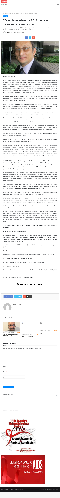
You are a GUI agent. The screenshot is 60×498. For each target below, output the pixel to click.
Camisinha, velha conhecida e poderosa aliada (10, 334)
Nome (5, 366)
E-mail (5, 371)
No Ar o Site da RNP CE (27, 336)
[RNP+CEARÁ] (4, 4)
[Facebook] (26, 37)
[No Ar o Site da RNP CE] (30, 327)
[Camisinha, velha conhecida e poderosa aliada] (11, 326)
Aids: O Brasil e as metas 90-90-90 (48, 332)
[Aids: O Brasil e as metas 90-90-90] (48, 325)
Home (5, 13)
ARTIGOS (10, 13)
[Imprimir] (30, 296)
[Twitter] (30, 37)
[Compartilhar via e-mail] (27, 296)
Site (4, 377)
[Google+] (33, 37)
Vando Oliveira (9, 32)
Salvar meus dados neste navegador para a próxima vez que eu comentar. (21, 382)
